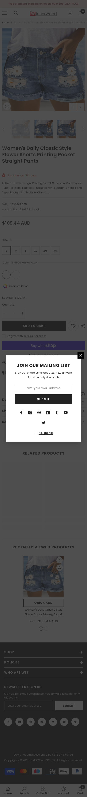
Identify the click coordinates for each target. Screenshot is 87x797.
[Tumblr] (56, 412)
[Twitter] (43, 422)
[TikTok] (48, 412)
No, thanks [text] (46, 433)
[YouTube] (65, 412)
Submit (43, 399)
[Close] (80, 355)
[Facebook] (21, 412)
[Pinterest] (39, 412)
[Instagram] (30, 412)
